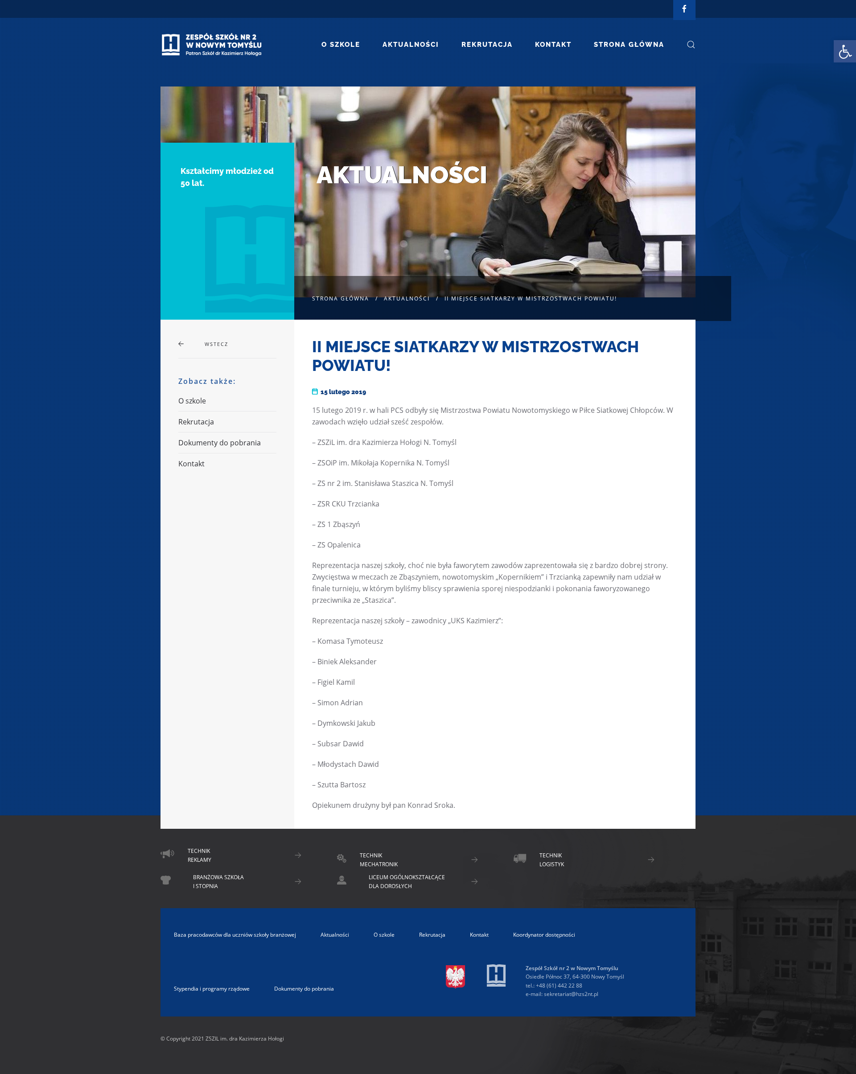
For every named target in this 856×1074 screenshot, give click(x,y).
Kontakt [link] (553, 45)
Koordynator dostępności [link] (544, 934)
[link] (845, 51)
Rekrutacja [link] (487, 45)
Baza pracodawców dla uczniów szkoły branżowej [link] (235, 934)
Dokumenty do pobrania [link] (219, 443)
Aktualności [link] (411, 45)
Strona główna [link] (629, 45)
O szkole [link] (340, 45)
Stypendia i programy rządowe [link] (212, 988)
